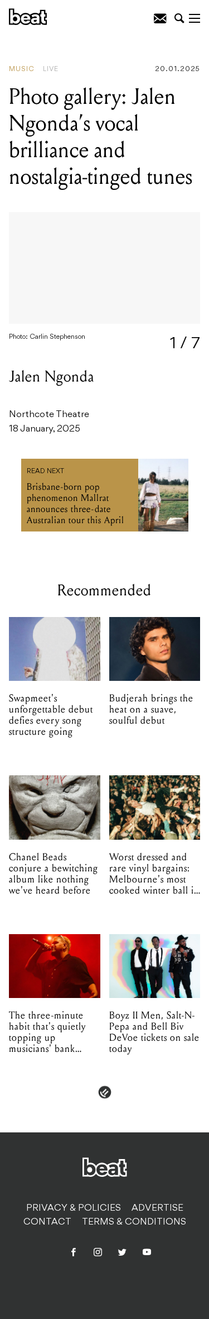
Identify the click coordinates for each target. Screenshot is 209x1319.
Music (22, 69)
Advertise (157, 1208)
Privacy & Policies (73, 1208)
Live (51, 69)
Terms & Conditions (134, 1222)
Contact (47, 1222)
